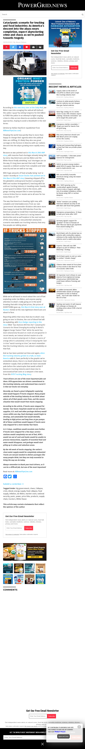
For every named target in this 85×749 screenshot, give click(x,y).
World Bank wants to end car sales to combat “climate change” (68, 257)
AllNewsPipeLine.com (11, 131)
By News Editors (69, 141)
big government (22, 488)
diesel (10, 491)
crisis (5, 491)
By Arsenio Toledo (70, 260)
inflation (12, 494)
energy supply (20, 491)
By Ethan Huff (68, 170)
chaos (32, 488)
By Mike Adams (69, 197)
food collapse (31, 491)
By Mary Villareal (69, 97)
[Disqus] (24, 620)
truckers (12, 499)
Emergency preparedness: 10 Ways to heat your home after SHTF (68, 213)
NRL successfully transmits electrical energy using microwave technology (68, 177)
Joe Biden (21, 494)
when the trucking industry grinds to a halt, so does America (24, 355)
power (18, 496)
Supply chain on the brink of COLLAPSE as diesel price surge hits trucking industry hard (67, 93)
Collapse (39, 488)
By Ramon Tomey (69, 271)
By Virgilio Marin (69, 151)
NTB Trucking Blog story (21, 374)
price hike (26, 496)
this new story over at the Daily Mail (28, 108)
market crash (31, 494)
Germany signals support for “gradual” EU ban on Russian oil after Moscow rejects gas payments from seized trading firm (69, 224)
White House (21, 499)
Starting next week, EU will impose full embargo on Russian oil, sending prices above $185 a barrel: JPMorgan (69, 307)
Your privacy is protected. (12, 534)
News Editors (21, 42)
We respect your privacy (31, 726)
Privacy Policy (60, 732)
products (34, 496)
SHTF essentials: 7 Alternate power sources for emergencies (68, 157)
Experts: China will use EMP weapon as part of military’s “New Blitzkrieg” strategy (68, 248)
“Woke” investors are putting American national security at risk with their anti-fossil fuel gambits (68, 204)
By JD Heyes (68, 120)
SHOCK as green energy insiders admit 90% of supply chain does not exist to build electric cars (69, 166)
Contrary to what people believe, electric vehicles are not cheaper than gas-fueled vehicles (68, 103)
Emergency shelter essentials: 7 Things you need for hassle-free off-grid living (67, 126)
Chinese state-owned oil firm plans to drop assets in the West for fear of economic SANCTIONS (68, 267)
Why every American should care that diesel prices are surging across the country (68, 137)
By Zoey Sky (68, 130)
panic (12, 496)
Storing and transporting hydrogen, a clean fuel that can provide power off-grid (69, 147)
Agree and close (63, 736)
